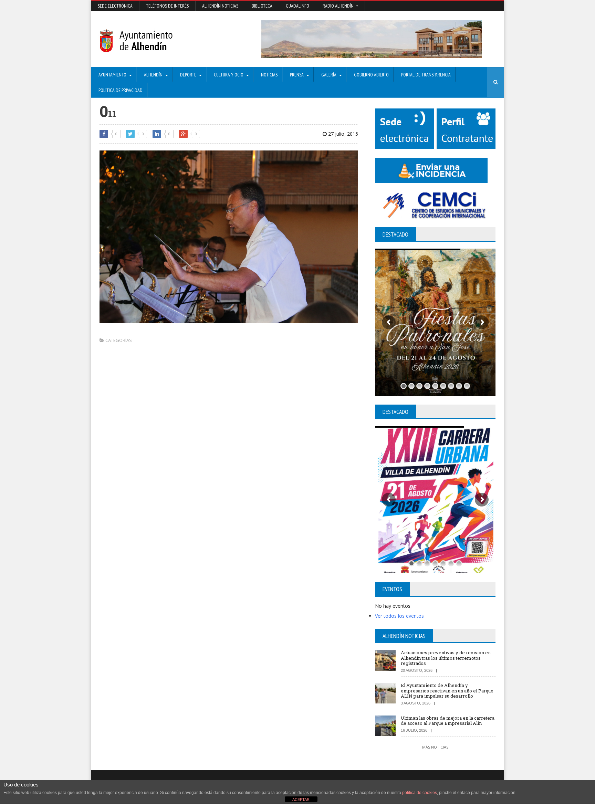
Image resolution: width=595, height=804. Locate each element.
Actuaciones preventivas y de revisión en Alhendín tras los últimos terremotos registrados (446, 657)
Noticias (269, 75)
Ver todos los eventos (399, 616)
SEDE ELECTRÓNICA (115, 6)
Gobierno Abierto (371, 75)
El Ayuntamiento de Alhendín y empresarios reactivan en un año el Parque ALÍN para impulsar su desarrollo (447, 690)
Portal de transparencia (426, 75)
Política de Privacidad (120, 90)
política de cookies (419, 792)
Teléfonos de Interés (167, 6)
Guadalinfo (297, 6)
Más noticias (435, 747)
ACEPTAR (301, 799)
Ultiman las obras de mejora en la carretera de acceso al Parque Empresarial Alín (447, 721)
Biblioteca (262, 6)
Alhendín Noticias (220, 6)
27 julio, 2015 (342, 133)
